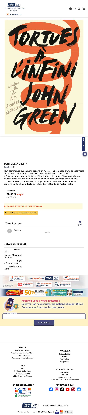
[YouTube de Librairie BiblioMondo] (68, 389)
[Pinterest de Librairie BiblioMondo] (73, 389)
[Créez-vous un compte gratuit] (44, 292)
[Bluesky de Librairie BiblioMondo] (79, 389)
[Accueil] (14, 5)
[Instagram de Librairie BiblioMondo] (56, 389)
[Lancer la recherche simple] (75, 9)
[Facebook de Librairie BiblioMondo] (51, 389)
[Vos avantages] (44, 281)
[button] (84, 8)
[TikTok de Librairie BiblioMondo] (62, 389)
